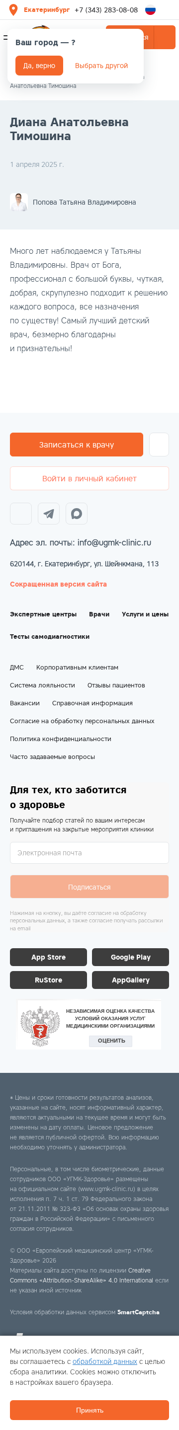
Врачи (99, 614)
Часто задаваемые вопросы (52, 757)
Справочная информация (92, 703)
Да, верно (39, 65)
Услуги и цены (145, 614)
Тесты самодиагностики (50, 636)
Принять (89, 1410)
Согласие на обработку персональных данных (82, 721)
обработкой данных (105, 1361)
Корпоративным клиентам (77, 667)
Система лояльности (42, 685)
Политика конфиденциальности (60, 739)
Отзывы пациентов (116, 685)
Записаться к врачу (76, 445)
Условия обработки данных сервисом (85, 1312)
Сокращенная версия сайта (58, 584)
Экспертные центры (43, 614)
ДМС (17, 667)
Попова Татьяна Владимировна (84, 202)
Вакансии (25, 703)
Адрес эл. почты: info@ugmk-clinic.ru (80, 542)
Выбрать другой (101, 65)
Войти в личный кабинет (89, 478)
